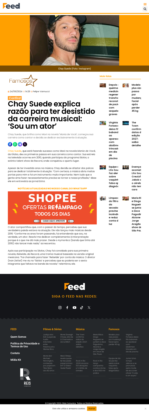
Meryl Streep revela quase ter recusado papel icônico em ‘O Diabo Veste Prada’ (66, 362)
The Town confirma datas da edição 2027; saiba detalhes (137, 134)
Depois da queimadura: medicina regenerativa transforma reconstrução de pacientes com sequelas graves (117, 99)
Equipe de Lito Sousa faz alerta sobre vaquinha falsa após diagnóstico (115, 364)
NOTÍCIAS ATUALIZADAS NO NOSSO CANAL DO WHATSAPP (52, 188)
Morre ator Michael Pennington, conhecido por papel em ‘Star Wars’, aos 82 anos (49, 363)
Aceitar (91, 408)
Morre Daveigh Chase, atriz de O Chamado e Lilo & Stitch (66, 338)
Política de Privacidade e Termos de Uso (25, 345)
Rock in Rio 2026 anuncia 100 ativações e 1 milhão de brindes (82, 366)
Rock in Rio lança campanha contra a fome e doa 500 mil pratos (99, 367)
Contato (15, 353)
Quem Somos (18, 336)
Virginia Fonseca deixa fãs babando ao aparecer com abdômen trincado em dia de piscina (114, 140)
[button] (145, 4)
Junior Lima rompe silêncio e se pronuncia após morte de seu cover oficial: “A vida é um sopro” (132, 367)
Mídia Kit (15, 359)
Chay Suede (14, 151)
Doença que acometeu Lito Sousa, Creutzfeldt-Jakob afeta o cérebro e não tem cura (139, 178)
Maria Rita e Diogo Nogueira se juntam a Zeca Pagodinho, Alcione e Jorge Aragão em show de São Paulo (138, 214)
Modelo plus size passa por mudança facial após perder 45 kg (137, 98)
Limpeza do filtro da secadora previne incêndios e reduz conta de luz (114, 211)
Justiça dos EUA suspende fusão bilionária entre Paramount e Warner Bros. (49, 342)
